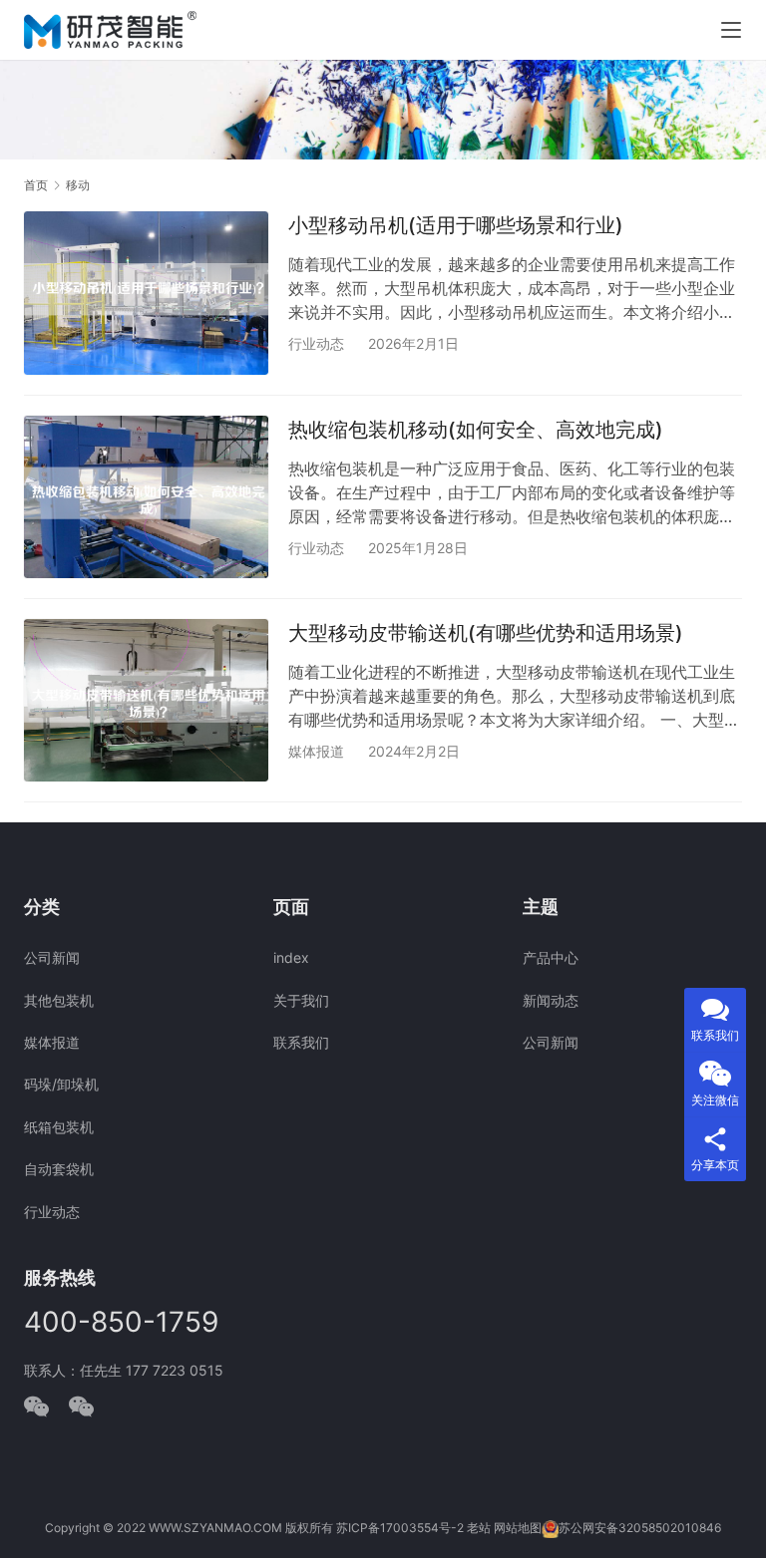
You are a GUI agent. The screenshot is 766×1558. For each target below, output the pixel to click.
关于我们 (301, 1000)
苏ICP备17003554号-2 (400, 1527)
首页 (36, 184)
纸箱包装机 (59, 1126)
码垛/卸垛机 (61, 1084)
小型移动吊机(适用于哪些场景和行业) (455, 225)
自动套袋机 (59, 1168)
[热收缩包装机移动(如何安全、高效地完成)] (146, 497)
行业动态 (316, 343)
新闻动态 (550, 1000)
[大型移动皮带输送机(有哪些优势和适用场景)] (146, 700)
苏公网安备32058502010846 (640, 1527)
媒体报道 (316, 751)
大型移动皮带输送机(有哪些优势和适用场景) (485, 633)
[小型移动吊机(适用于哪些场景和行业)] (146, 292)
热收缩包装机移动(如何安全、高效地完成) (475, 430)
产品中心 (550, 957)
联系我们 (301, 1042)
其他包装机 (59, 1000)
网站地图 (518, 1527)
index (291, 957)
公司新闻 (52, 957)
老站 (479, 1527)
